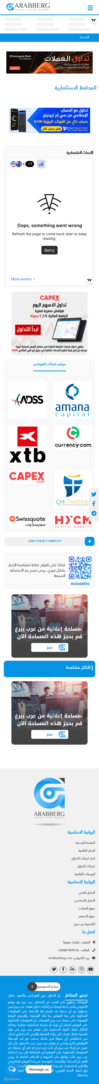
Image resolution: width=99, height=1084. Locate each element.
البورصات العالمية (85, 874)
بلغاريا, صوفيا (77, 942)
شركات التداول (86, 866)
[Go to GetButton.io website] (12, 1078)
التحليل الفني (87, 892)
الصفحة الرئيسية (85, 843)
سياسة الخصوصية (48, 986)
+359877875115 (74, 950)
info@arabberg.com (69, 958)
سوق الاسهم (87, 916)
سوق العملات (86, 908)
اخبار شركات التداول (83, 858)
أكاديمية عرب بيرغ (84, 924)
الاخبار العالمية (86, 850)
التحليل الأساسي (85, 900)
